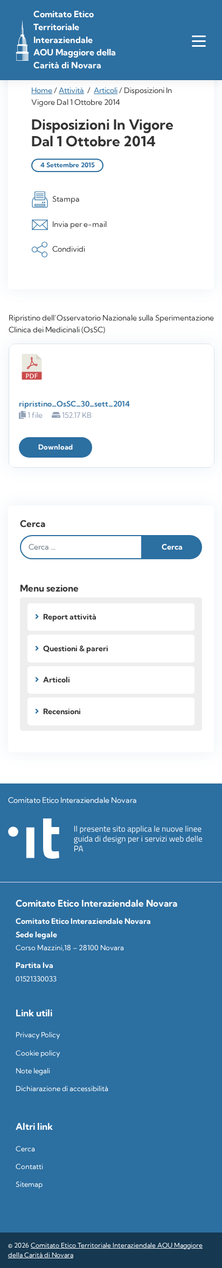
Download (55, 447)
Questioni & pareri (75, 648)
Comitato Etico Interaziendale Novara (72, 800)
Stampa (66, 199)
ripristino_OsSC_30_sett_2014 (74, 404)
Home (41, 90)
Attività (71, 90)
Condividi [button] (68, 249)
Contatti (29, 1167)
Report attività (69, 617)
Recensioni (62, 711)
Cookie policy (38, 1053)
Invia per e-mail (79, 224)
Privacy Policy (38, 1035)
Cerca (32, 523)
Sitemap (29, 1184)
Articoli (105, 90)
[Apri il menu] (198, 40)
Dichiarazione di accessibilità (62, 1089)
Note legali (33, 1071)
